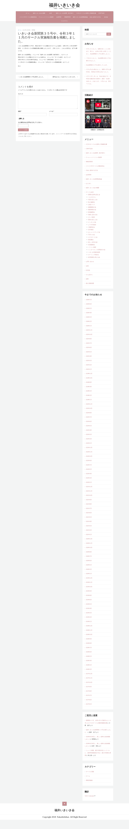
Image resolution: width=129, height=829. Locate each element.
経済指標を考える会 (94, 257)
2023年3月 (89, 434)
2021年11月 (89, 491)
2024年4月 (89, 386)
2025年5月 (89, 352)
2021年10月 (89, 495)
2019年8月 (89, 595)
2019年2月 (89, 617)
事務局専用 (67, 17)
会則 (50, 13)
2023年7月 (89, 417)
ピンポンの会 (92, 222)
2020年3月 (89, 569)
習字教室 (90, 229)
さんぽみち (89, 274)
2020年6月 (89, 560)
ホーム (27, 13)
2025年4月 (89, 356)
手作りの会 (91, 234)
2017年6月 (89, 700)
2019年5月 (89, 604)
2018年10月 (89, 634)
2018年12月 (89, 626)
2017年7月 (89, 695)
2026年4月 (89, 312)
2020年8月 (89, 552)
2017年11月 (89, 678)
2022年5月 (89, 469)
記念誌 (106, 17)
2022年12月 (89, 447)
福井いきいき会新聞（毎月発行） (65, 13)
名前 (20, 111)
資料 (87, 279)
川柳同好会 (91, 227)
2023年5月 (89, 426)
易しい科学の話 (92, 242)
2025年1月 (89, 369)
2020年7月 (89, 556)
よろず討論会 (92, 224)
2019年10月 (89, 586)
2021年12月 (89, 486)
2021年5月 (89, 517)
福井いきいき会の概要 (39, 13)
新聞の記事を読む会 (94, 194)
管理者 (33, 30)
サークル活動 (90, 771)
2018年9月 (89, 639)
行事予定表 (101, 13)
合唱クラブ (91, 204)
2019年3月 (89, 613)
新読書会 (90, 239)
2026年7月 (89, 299)
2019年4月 (89, 608)
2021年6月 (89, 513)
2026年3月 (89, 317)
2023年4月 (89, 430)
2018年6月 (89, 652)
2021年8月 (89, 504)
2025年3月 (89, 360)
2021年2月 (89, 530)
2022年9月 (89, 460)
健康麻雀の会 (92, 207)
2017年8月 (89, 691)
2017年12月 (89, 673)
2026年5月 (89, 308)
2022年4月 (89, 473)
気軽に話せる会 (92, 214)
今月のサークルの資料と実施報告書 (86, 13)
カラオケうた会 (92, 237)
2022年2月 (89, 478)
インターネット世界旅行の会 (96, 249)
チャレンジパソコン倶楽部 (46, 17)
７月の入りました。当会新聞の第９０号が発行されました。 (98, 59)
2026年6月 (89, 304)
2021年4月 (89, 521)
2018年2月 (89, 669)
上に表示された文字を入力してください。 (30, 122)
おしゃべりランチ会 (94, 232)
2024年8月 (89, 382)
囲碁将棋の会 (92, 209)
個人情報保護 (90, 283)
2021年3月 (89, 526)
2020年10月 (89, 547)
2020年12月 (89, 539)
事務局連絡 (89, 780)
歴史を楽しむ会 (92, 219)
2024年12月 (89, 373)
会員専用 (58, 17)
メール (51, 111)
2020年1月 (89, 573)
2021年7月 (89, 508)
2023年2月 (89, 439)
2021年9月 (89, 500)
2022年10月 (89, 456)
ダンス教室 (91, 217)
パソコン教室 (92, 247)
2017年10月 (89, 682)
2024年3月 (89, 391)
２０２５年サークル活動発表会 (28, 17)
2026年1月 (89, 326)
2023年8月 (89, 413)
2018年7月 (89, 647)
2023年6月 (89, 421)
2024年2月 (89, 395)
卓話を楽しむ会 (92, 199)
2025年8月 (89, 339)
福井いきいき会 (64, 5)
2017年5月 (89, 704)
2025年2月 (89, 365)
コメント (20, 94)
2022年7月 (89, 465)
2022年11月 (89, 452)
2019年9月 (89, 591)
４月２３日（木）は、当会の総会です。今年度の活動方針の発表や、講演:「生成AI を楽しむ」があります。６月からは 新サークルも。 (98, 80)
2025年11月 (89, 330)
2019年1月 (89, 621)
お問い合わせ (90, 261)
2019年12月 (89, 578)
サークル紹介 (90, 192)
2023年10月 (89, 408)
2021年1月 (89, 534)
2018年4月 (89, 660)
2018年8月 (89, 643)
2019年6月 (89, 599)
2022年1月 (89, 482)
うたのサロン (64, 21)
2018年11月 (89, 630)
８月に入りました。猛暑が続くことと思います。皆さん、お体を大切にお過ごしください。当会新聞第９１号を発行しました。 (98, 51)
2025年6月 (89, 347)
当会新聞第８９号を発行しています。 (97, 65)
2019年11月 (89, 582)
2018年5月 (89, 656)
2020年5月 (89, 565)
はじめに (88, 183)
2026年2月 (89, 321)
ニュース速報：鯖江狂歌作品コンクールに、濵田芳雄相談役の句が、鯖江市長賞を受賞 (98, 752)
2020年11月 (89, 543)
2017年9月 (89, 686)
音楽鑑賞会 (91, 244)
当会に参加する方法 (95, 17)
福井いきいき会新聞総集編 (80, 17)
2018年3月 (89, 665)
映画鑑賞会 (91, 212)
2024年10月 (89, 378)
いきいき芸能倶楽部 (94, 252)
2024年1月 (89, 399)
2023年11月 (89, 404)
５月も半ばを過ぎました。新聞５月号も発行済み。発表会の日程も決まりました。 (98, 71)
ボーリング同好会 (93, 254)
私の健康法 (91, 202)
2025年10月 (89, 334)
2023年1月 (89, 443)
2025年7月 (89, 343)
